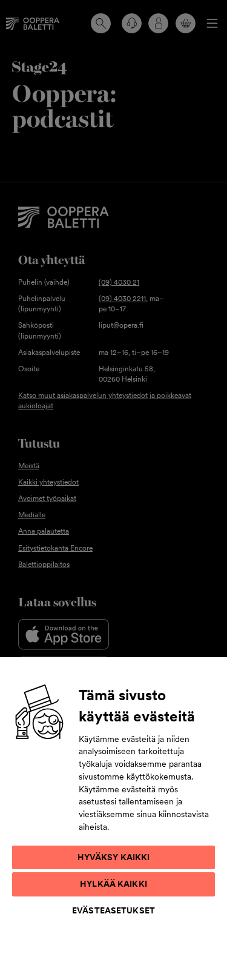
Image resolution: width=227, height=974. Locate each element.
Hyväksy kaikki (113, 857)
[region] (113, 815)
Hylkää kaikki (113, 884)
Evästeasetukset (113, 910)
